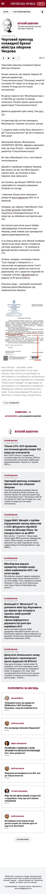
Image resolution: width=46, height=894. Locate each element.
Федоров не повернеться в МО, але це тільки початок (22, 774)
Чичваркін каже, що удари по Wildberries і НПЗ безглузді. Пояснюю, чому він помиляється (21, 705)
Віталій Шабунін (28, 23)
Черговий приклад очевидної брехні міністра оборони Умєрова (22, 484)
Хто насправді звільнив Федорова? (22, 728)
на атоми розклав (11, 210)
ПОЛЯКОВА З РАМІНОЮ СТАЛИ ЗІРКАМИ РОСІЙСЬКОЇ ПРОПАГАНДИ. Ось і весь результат (22, 750)
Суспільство (11, 403)
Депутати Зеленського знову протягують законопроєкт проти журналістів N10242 (22, 658)
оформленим (28, 274)
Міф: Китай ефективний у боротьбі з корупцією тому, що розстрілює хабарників (23, 798)
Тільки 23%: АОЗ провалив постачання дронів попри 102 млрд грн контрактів (22, 449)
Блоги (5, 12)
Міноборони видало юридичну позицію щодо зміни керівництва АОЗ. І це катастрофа (21, 568)
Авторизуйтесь (11, 416)
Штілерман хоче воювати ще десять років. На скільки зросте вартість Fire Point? (21, 823)
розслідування (20, 197)
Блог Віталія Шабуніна (21, 12)
